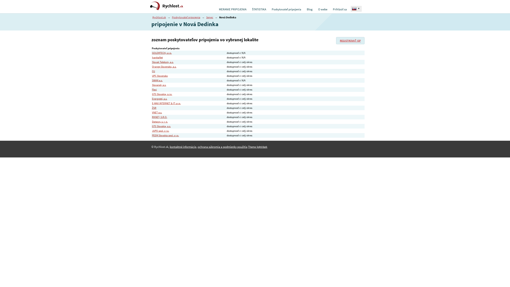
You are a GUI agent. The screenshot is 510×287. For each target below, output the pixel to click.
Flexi (154, 89)
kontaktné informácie (183, 147)
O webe (322, 9)
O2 (153, 71)
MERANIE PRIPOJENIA (232, 9)
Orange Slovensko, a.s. (164, 66)
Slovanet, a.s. (159, 85)
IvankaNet (157, 57)
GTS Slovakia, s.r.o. (162, 94)
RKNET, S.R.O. (159, 117)
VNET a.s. (157, 112)
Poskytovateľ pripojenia (286, 9)
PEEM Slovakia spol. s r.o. (165, 135)
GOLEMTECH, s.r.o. (162, 53)
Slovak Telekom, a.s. (163, 62)
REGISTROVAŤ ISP (350, 40)
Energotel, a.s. (159, 98)
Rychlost (172, 6)
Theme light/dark (257, 146)
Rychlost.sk (159, 17)
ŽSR (154, 108)
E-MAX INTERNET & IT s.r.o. (166, 103)
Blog (310, 9)
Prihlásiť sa (340, 9)
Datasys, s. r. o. (160, 121)
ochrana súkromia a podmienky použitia (222, 147)
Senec (209, 17)
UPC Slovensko (160, 76)
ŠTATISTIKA (259, 9)
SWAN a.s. (157, 80)
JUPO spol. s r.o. (160, 131)
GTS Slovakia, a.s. (161, 126)
